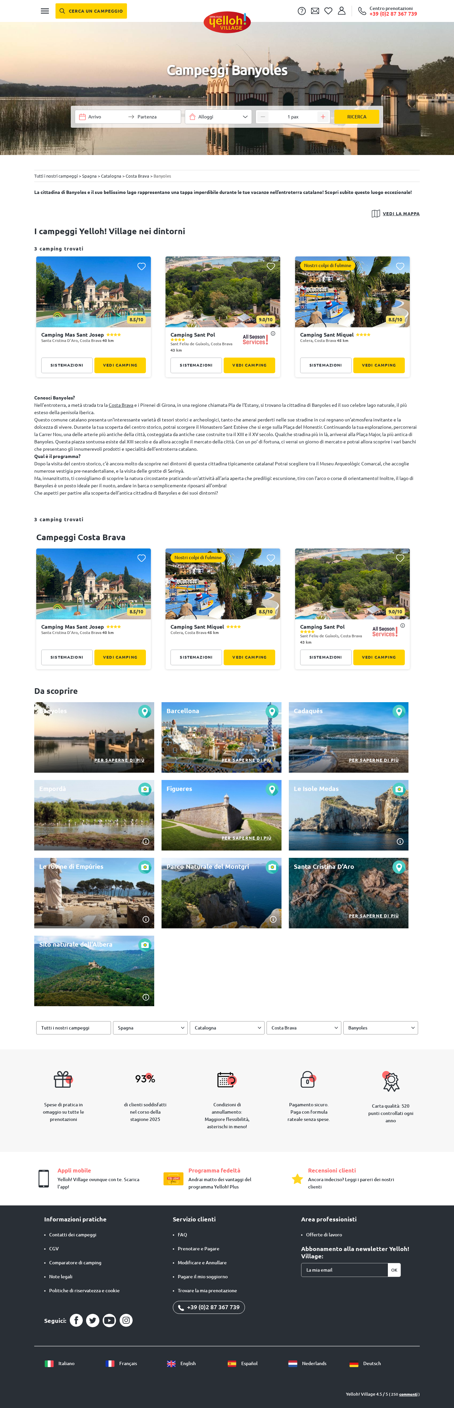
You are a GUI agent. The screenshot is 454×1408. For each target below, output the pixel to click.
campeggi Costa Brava (81, 537)
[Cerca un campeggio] (91, 11)
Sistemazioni (67, 365)
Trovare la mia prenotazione (207, 1290)
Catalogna (205, 1027)
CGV (54, 1248)
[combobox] (218, 117)
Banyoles (357, 1027)
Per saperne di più (119, 760)
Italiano (65, 1363)
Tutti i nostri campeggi (65, 1027)
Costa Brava (121, 405)
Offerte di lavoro (324, 1234)
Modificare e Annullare (202, 1262)
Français (127, 1363)
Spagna (125, 1027)
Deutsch (371, 1363)
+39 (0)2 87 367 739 (213, 1307)
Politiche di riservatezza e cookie (84, 1290)
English (187, 1363)
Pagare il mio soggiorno (203, 1276)
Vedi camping (120, 365)
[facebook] (76, 1320)
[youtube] (109, 1320)
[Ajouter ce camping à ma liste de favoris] (141, 266)
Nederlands (313, 1363)
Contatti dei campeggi (72, 1234)
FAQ (182, 1234)
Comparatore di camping (75, 1262)
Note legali (60, 1276)
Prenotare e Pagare (198, 1248)
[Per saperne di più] (94, 737)
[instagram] (126, 1320)
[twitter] (92, 1320)
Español (249, 1363)
